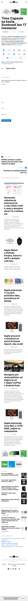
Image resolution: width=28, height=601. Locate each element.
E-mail (2, 108)
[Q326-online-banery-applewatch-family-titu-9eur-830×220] (14, 11)
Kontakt (14, 565)
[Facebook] (8, 569)
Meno (2, 102)
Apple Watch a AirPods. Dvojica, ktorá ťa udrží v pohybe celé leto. (12, 255)
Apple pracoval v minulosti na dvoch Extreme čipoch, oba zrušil (13, 340)
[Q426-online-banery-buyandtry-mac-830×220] (14, 453)
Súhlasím (23, 598)
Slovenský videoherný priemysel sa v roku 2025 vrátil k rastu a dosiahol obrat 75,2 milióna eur (13, 205)
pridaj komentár (21, 31)
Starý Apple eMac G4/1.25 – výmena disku (12, 546)
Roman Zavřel (5, 31)
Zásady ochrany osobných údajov (16, 564)
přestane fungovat (17, 44)
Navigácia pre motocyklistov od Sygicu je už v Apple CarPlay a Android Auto (13, 380)
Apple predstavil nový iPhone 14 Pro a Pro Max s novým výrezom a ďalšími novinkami (10, 488)
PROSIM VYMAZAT (6, 541)
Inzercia (4, 564)
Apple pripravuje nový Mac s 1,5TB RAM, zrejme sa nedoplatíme (13, 427)
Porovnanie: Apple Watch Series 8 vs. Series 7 (8, 480)
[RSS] (19, 569)
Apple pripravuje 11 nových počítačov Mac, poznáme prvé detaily (13, 295)
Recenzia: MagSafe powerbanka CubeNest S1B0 (9, 474)
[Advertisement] (14, 139)
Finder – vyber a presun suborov (9, 545)
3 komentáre (13, 434)
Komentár (3, 84)
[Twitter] (11, 569)
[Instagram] (13, 569)
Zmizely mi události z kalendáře (9, 543)
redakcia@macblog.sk (7, 63)
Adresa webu (3, 114)
